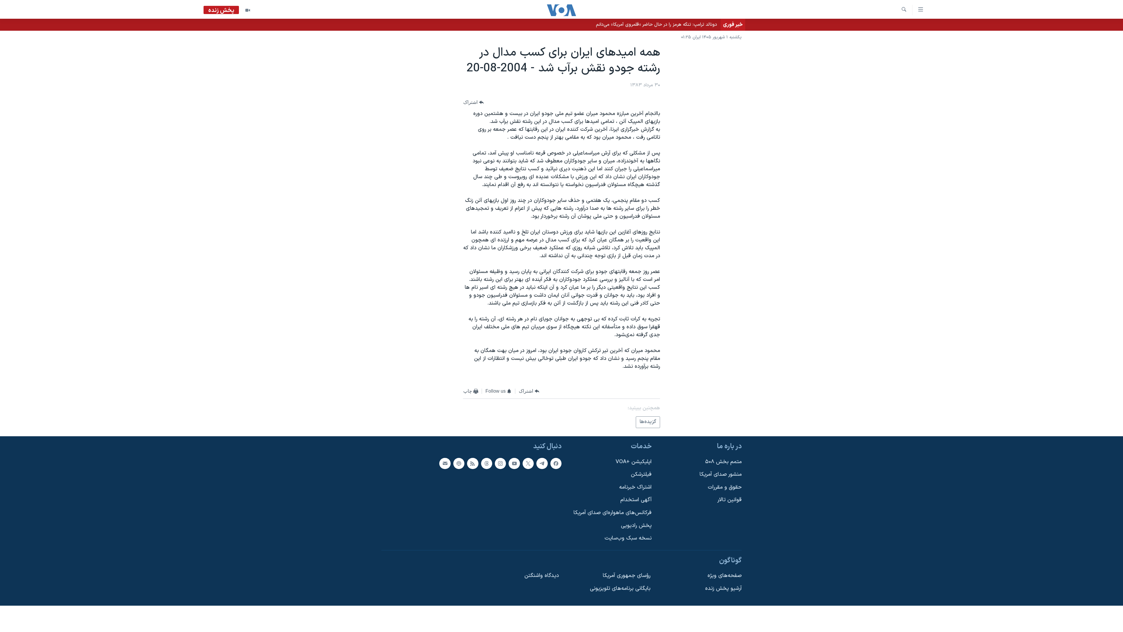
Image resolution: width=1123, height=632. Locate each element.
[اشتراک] (444, 463)
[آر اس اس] (472, 463)
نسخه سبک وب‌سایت (628, 538)
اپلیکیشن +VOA (634, 462)
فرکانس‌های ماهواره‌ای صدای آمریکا (612, 513)
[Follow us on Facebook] (556, 463)
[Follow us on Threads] (486, 463)
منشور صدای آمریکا (721, 474)
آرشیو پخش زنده (723, 588)
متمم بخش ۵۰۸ (723, 462)
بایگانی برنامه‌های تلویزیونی (620, 588)
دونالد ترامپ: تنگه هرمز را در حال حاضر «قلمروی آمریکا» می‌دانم (656, 24)
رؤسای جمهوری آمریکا (626, 576)
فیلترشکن (641, 474)
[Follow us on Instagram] (500, 463)
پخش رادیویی (636, 526)
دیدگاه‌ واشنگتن (541, 576)
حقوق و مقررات (725, 487)
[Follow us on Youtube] (514, 463)
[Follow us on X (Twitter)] (528, 463)
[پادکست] (458, 463)
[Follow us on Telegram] (541, 463)
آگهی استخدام (636, 500)
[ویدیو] (247, 10)
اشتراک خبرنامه (635, 487)
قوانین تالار (729, 500)
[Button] (473, 102)
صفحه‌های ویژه (724, 576)
